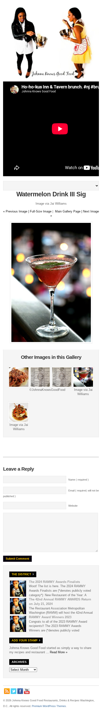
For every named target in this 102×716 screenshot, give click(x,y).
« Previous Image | (16, 211)
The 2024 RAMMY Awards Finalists (54, 582)
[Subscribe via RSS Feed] (7, 691)
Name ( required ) (78, 479)
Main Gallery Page (67, 211)
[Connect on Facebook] (20, 691)
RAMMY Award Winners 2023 (50, 617)
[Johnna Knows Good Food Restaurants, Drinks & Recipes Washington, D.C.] (51, 78)
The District (21, 574)
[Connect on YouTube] (27, 691)
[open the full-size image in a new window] (51, 342)
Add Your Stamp (24, 640)
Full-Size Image (40, 211)
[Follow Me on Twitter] (13, 691)
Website (73, 505)
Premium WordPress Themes (49, 706)
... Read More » (56, 652)
